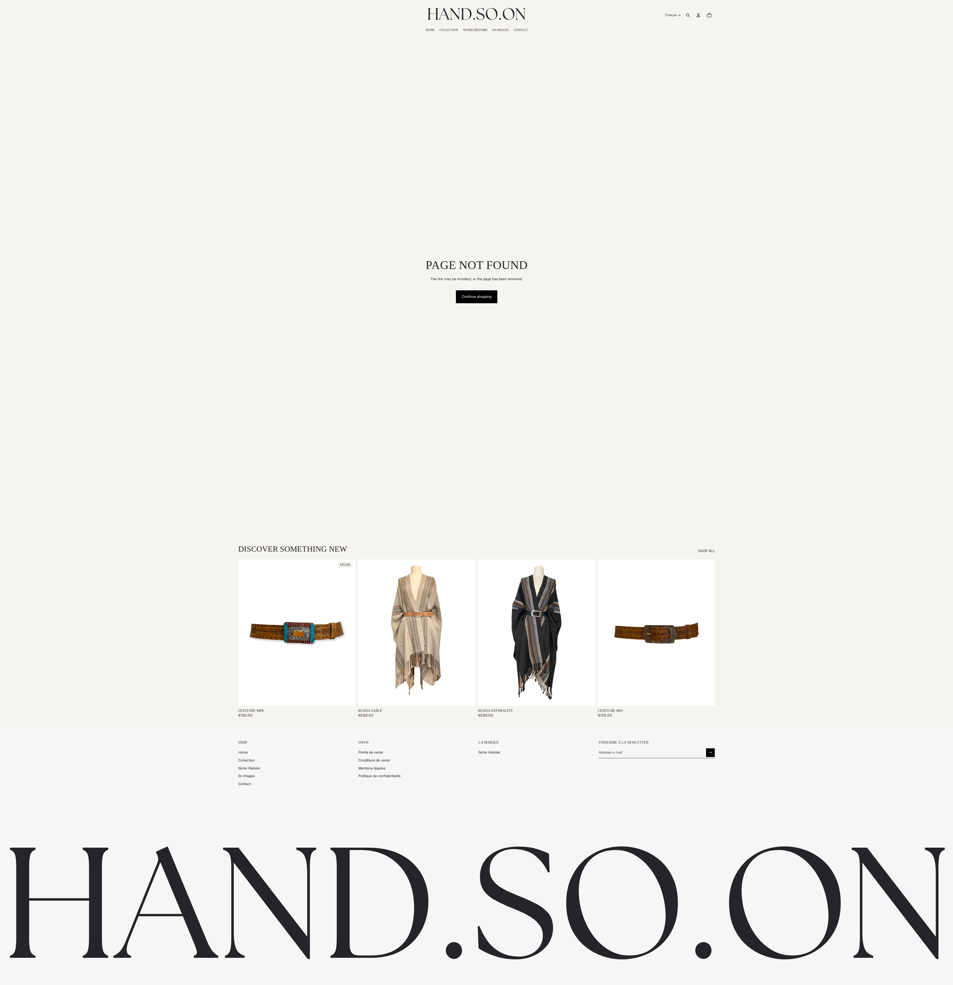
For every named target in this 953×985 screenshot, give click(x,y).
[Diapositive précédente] (245, 632)
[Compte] (698, 15)
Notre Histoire (249, 768)
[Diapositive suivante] (347, 632)
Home (243, 752)
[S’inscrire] (710, 752)
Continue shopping (476, 296)
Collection (246, 760)
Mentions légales (371, 768)
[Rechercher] (687, 15)
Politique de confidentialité (379, 776)
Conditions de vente (374, 760)
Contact (244, 784)
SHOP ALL (706, 551)
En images (246, 776)
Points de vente (370, 752)
